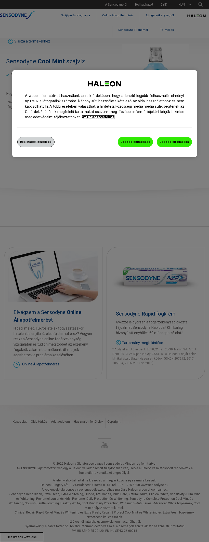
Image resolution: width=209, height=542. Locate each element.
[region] (104, 113)
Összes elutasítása (135, 142)
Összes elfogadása (174, 142)
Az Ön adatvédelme (98, 117)
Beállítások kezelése (36, 142)
